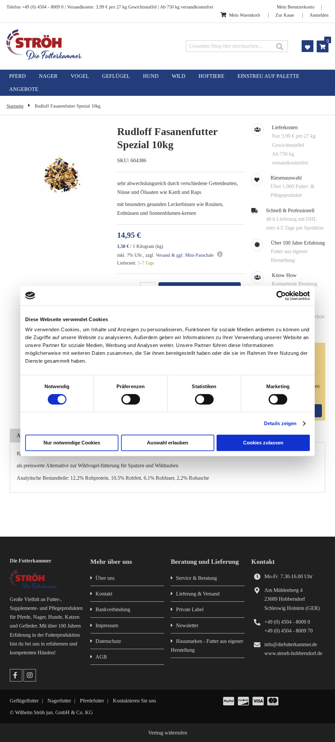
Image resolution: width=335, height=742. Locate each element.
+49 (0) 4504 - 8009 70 (288, 630)
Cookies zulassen (263, 442)
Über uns (105, 578)
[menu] (167, 83)
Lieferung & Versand (198, 593)
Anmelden (318, 15)
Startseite (15, 106)
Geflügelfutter (24, 700)
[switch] (130, 400)
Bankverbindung (113, 609)
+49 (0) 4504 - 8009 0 (287, 622)
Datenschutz (108, 641)
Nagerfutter (59, 700)
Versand (163, 255)
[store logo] (70, 44)
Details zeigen (280, 423)
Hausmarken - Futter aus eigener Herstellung (207, 645)
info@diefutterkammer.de (290, 644)
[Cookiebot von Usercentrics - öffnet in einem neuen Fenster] (281, 296)
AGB (101, 657)
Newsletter (187, 625)
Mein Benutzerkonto (295, 7)
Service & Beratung (196, 578)
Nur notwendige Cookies (72, 442)
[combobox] (237, 46)
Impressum (107, 625)
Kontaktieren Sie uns (134, 700)
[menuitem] (17, 76)
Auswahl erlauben (167, 442)
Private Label (189, 609)
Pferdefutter (92, 700)
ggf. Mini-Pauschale (195, 255)
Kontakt (104, 593)
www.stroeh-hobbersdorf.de (293, 653)
